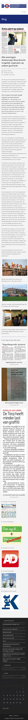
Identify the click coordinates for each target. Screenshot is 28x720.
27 (17, 702)
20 (17, 699)
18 (10, 699)
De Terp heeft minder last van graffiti (14, 495)
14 (20, 695)
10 (7, 695)
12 (13, 695)
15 (23, 695)
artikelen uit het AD (9, 74)
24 (7, 702)
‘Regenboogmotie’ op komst (14, 362)
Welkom (11, 715)
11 (10, 695)
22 (23, 699)
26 (13, 702)
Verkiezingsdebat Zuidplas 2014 (11, 624)
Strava (4, 641)
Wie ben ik (16, 715)
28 (20, 702)
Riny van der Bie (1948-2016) (10, 629)
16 (4, 699)
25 (10, 702)
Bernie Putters (8, 70)
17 (7, 699)
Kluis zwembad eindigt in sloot (14, 403)
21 (20, 699)
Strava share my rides (8, 638)
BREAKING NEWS (7, 632)
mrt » (7, 708)
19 (13, 699)
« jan (4, 708)
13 (17, 695)
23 (4, 702)
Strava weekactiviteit (8, 635)
